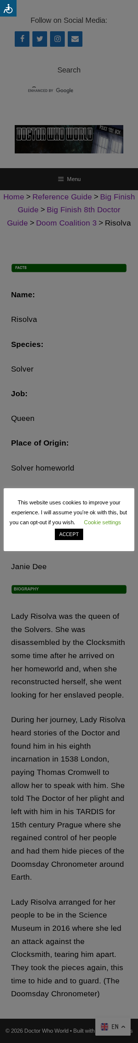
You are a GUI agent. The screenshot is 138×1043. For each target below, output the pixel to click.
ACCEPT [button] (69, 534)
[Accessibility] (8, 8)
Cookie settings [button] (102, 522)
